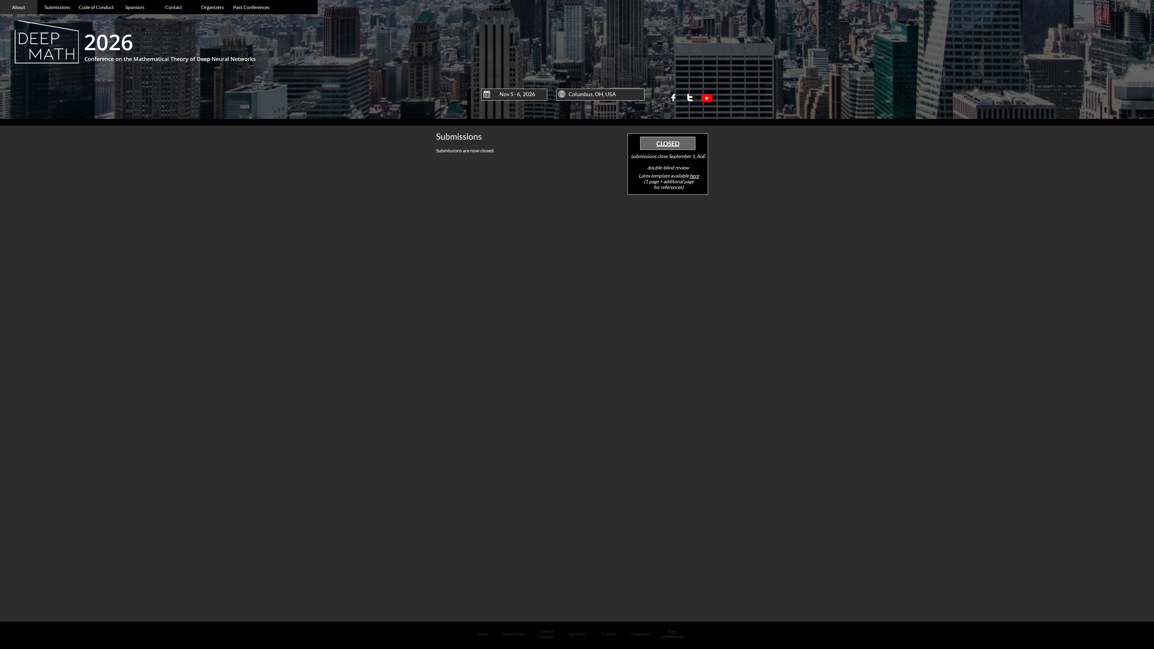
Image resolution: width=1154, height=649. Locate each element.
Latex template (654, 175)
